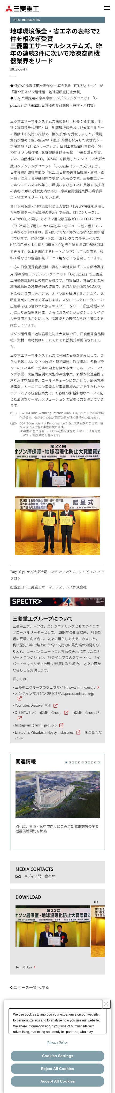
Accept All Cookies (57, 1081)
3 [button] (73, 762)
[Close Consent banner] (106, 1004)
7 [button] (86, 762)
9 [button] (92, 762)
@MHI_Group (51, 712)
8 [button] (89, 762)
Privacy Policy (57, 1042)
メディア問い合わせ (39, 876)
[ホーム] (22, 7)
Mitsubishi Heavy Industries (52, 732)
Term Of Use (24, 967)
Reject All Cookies (57, 1068)
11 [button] (98, 762)
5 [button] (79, 762)
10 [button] (95, 762)
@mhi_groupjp (45, 725)
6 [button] (82, 762)
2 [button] (70, 762)
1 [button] (66, 762)
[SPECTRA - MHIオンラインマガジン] (57, 599)
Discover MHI (40, 705)
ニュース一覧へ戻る (31, 987)
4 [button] (76, 762)
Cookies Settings (57, 1056)
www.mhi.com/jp (81, 687)
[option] (60, 800)
